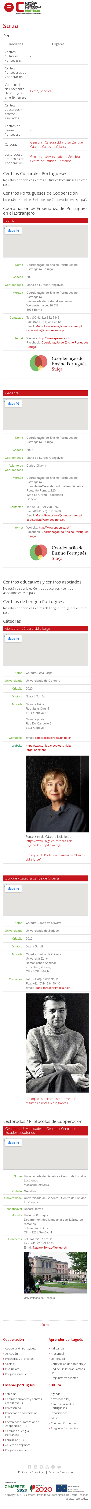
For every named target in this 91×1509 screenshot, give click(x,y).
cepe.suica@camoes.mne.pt (45, 330)
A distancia (57, 1348)
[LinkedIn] (54, 1466)
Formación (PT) (14, 1440)
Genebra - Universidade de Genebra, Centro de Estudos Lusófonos (55, 159)
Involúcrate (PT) (14, 1369)
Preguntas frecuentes (18, 1374)
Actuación (11, 1353)
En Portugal (58, 1359)
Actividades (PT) (60, 1399)
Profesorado (13, 1408)
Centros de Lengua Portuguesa (17, 1433)
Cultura (55, 1385)
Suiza (45, 1325)
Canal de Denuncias (60, 1472)
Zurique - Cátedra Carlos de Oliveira (57, 144)
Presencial (57, 1353)
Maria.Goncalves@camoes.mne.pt (59, 326)
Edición (55, 1418)
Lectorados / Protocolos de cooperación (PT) (22, 1424)
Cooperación (13, 1339)
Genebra (46, 91)
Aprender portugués (66, 1339)
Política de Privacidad (31, 1472)
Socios (9, 1364)
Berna (34, 91)
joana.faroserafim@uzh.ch (52, 987)
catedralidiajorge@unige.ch (53, 737)
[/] (28, 7)
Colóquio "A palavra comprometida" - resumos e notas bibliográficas (52, 1101)
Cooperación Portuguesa (20, 1348)
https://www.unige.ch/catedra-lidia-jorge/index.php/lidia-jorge (50, 843)
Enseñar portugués (19, 1385)
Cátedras (10, 1394)
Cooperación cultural (64, 1423)
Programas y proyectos (19, 1359)
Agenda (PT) (58, 1394)
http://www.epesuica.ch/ (54, 338)
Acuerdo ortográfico (17, 1445)
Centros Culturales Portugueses (62, 1406)
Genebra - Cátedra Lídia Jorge (50, 142)
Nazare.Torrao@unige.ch (50, 1247)
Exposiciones (59, 1413)
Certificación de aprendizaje (68, 1364)
